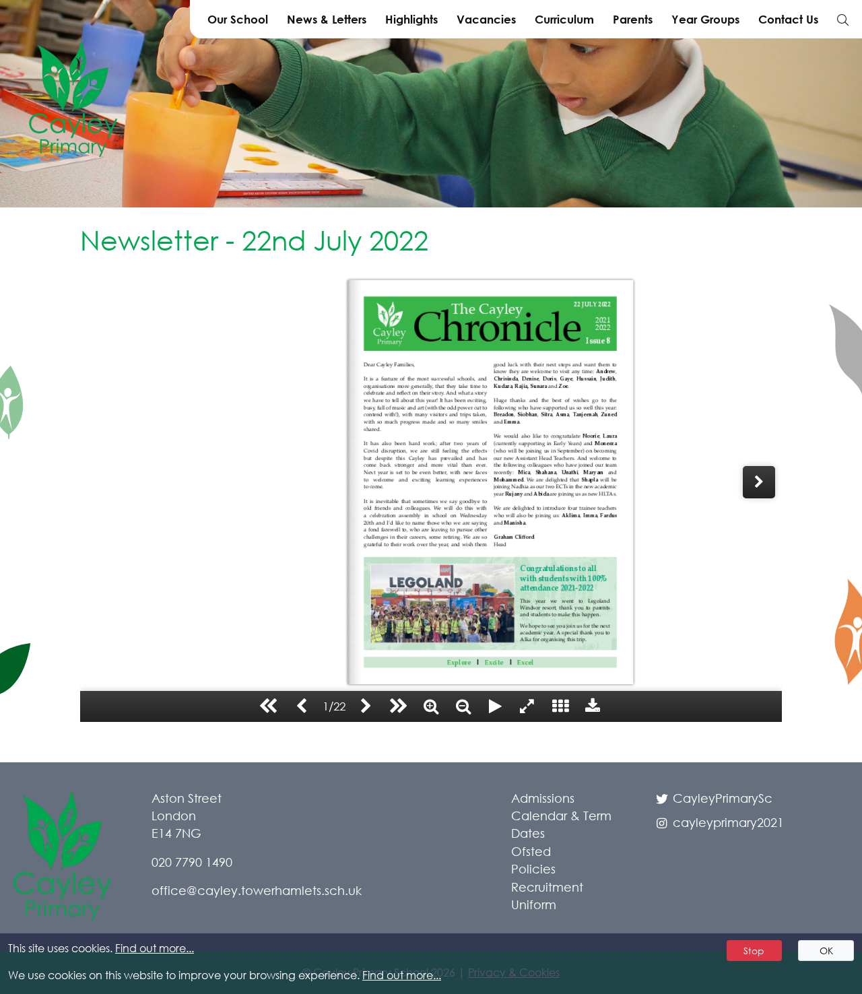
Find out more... (154, 948)
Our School (237, 19)
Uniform (533, 904)
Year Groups (705, 19)
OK (826, 950)
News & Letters (326, 19)
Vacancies (486, 19)
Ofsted (531, 851)
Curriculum (564, 19)
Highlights (411, 19)
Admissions (542, 798)
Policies (533, 868)
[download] (592, 706)
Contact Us (788, 19)
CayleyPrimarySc (720, 798)
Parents (633, 19)
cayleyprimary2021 (726, 822)
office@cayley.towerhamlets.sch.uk (257, 890)
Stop (753, 950)
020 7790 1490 (192, 862)
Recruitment (547, 887)
